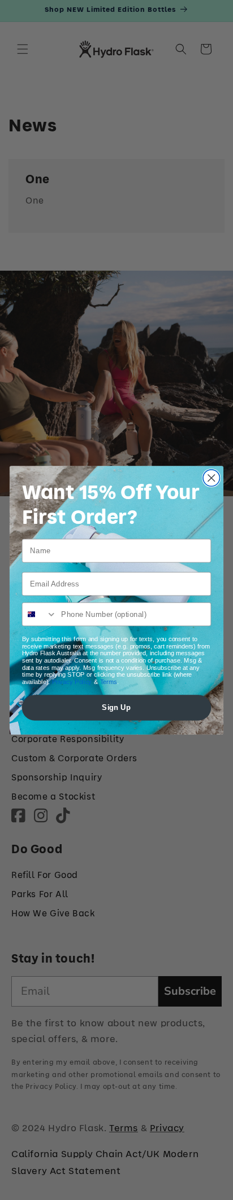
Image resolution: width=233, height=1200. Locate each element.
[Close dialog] (211, 477)
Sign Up (116, 707)
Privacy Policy (72, 681)
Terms (108, 681)
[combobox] (40, 614)
